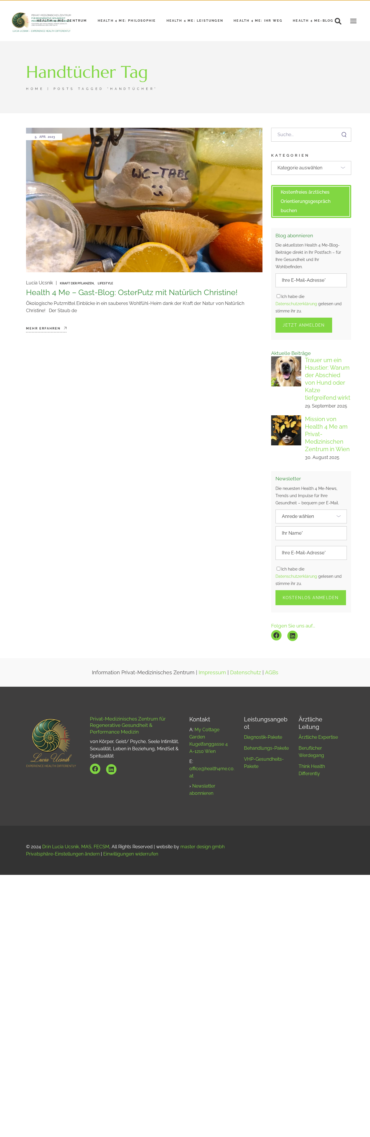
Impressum (212, 672)
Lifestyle (105, 283)
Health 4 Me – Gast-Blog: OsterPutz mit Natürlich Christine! (132, 292)
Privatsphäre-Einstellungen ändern (63, 854)
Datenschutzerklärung (296, 303)
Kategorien (290, 155)
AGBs (271, 672)
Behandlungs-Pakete (266, 748)
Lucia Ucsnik (39, 283)
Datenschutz (245, 672)
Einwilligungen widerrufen (130, 854)
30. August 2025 (322, 457)
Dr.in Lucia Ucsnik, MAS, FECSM (75, 846)
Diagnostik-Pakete (263, 737)
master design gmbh (202, 846)
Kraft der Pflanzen (77, 283)
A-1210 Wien (202, 751)
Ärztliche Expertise (318, 737)
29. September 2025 (326, 406)
